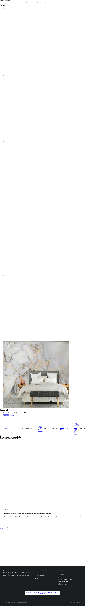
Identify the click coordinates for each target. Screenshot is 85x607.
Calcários (40, 428)
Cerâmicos (40, 431)
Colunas (75, 428)
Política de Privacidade (40, 575)
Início (23, 428)
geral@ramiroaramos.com (63, 576)
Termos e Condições (39, 573)
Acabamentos (53, 428)
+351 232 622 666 (62, 573)
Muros (75, 423)
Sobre (27, 428)
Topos (61, 429)
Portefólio (68, 428)
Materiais (32, 428)
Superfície (62, 428)
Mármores (40, 427)
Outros (75, 434)
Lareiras (75, 426)
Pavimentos (76, 425)
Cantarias (76, 432)
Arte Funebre (75, 431)
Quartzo (39, 429)
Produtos (46, 428)
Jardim (75, 429)
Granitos (40, 426)
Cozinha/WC (76, 424)
